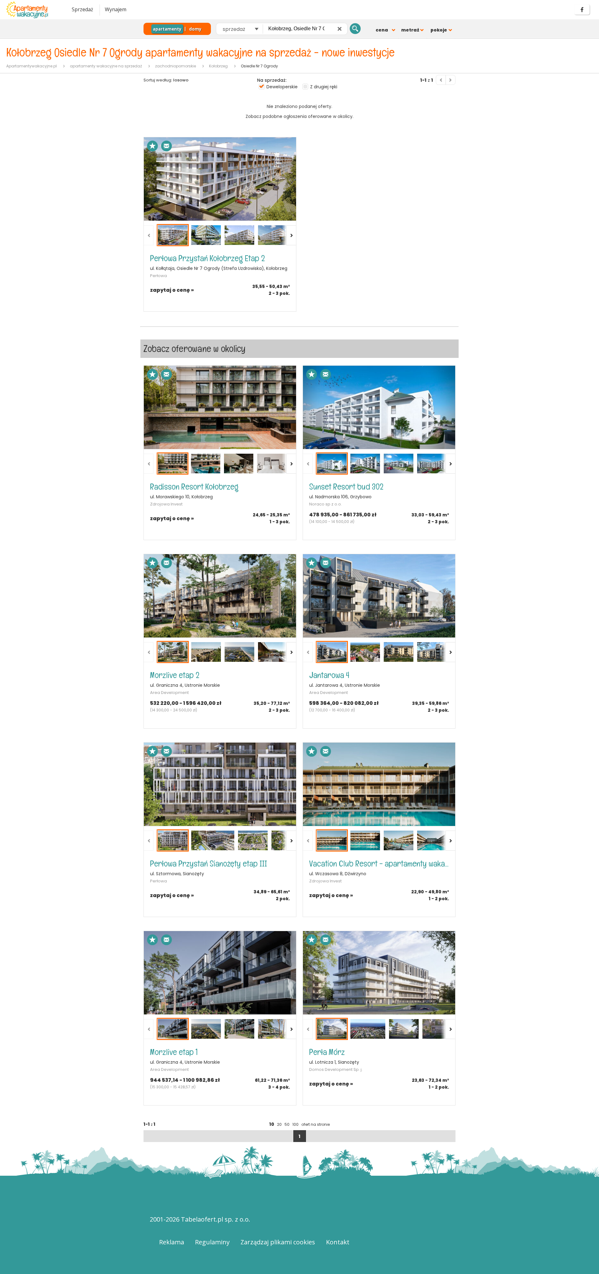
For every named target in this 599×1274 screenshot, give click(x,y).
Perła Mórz (327, 1052)
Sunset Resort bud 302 (346, 486)
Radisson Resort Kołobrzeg (194, 486)
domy (195, 29)
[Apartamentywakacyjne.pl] (32, 9)
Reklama (171, 1242)
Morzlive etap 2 (174, 675)
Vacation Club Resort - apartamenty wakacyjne (379, 863)
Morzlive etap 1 (174, 1052)
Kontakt (337, 1242)
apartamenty (167, 29)
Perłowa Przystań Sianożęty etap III (208, 863)
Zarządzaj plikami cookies (278, 1242)
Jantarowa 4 (329, 675)
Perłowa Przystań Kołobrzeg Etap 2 (207, 258)
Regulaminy (212, 1242)
